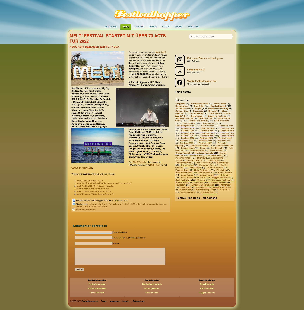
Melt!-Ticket (139, 162)
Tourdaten (180, 185)
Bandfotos (199, 106)
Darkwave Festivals (184, 119)
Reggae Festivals (220, 178)
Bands (153, 27)
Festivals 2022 (128, 204)
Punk (202, 178)
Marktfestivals (181, 170)
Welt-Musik (225, 190)
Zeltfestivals (207, 192)
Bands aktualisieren (97, 288)
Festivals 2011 (187, 131)
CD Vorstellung (196, 114)
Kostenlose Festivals (152, 284)
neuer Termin (187, 175)
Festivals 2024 (205, 141)
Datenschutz (139, 301)
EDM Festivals (205, 119)
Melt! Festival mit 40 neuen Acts (93, 189)
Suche (178, 27)
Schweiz (201, 180)
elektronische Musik (98, 204)
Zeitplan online (188, 192)
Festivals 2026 (186, 143)
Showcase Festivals (221, 180)
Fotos (166, 27)
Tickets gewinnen (152, 288)
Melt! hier (155, 165)
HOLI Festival (196, 155)
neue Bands (155, 204)
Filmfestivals (217, 148)
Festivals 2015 (207, 133)
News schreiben (97, 293)
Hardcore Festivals (204, 153)
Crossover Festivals (217, 116)
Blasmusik (198, 111)
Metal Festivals (201, 170)
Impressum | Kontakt (119, 301)
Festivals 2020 (187, 138)
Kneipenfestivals (183, 163)
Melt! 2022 (160, 52)
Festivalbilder (189, 123)
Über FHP (193, 27)
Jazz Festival (217, 158)
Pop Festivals (187, 178)
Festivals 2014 (187, 133)
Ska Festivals (181, 182)
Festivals (111, 27)
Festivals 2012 (207, 131)
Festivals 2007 (226, 126)
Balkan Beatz (220, 104)
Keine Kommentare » (85, 209)
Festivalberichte (221, 121)
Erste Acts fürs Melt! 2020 (90, 181)
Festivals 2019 (227, 136)
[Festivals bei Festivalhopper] (152, 12)
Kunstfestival (187, 165)
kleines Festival (195, 160)
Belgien (198, 109)
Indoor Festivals (182, 158)
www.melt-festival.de (81, 168)
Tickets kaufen (90, 206)
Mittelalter (221, 170)
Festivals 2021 (206, 138)
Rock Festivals (182, 180)
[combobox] (211, 36)
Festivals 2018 (207, 136)
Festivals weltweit (224, 146)
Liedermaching (206, 165)
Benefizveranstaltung (218, 109)
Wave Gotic (201, 187)
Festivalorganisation (184, 126)
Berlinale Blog (181, 111)
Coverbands (196, 116)
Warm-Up (185, 187)
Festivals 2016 (227, 133)
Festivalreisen (207, 126)
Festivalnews (115, 204)
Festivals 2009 (207, 128)
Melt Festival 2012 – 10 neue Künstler (95, 186)
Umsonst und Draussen (203, 185)
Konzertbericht (204, 163)
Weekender (185, 190)
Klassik (178, 160)
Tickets (139, 27)
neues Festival (207, 175)
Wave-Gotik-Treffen (222, 187)
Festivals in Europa (199, 146)
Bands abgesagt (218, 106)
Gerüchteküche (197, 150)
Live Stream (195, 168)
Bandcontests (181, 106)
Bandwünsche (182, 109)
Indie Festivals (142, 204)
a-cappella (180, 104)
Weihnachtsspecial (205, 190)
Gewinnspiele (216, 150)
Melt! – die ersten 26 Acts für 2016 (94, 191)
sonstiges (199, 182)
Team (103, 301)
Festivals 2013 (227, 131)
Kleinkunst (214, 160)
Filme (202, 148)
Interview (201, 158)
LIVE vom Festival (215, 168)
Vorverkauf (103, 206)
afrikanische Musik (199, 104)
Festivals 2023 (186, 141)
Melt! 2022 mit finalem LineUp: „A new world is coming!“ (104, 183)
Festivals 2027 (205, 143)
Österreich (225, 175)
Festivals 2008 (187, 128)
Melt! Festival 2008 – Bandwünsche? (95, 194)
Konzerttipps (223, 163)
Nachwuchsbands (183, 173)
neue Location (225, 173)
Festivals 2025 (224, 141)
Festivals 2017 (187, 136)
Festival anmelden (97, 284)
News (125, 27)
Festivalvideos (188, 148)
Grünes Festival (182, 153)
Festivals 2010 (227, 128)
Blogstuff (212, 111)
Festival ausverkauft (198, 121)
